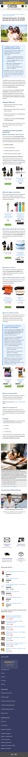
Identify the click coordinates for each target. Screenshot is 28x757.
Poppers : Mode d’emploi (6, 736)
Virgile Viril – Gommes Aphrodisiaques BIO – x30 (20, 299)
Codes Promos (4, 725)
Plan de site (3, 721)
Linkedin (3, 676)
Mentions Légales (5, 697)
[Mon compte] (23, 6)
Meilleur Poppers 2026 (6, 742)
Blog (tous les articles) (6, 748)
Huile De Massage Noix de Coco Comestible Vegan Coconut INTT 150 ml (8, 216)
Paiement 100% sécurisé (6, 693)
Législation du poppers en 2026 (8, 745)
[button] (2, 6)
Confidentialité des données (7, 709)
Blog (7, 14)
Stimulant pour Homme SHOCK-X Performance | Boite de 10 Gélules (8, 299)
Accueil (4, 14)
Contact (3, 673)
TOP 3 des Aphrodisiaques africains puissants (14, 509)
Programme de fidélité (6, 729)
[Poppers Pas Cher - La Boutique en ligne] (12, 6)
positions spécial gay (19, 401)
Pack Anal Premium (8, 178)
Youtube (3, 684)
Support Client (4, 713)
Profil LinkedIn (14, 486)
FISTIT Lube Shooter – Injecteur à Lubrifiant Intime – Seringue (20, 180)
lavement (17, 162)
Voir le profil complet (5, 486)
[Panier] (26, 6)
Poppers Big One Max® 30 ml (20, 380)
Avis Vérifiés (11, 665)
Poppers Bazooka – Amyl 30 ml (8, 380)
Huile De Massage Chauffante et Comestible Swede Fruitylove (20, 215)
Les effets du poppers (5, 733)
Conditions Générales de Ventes (8, 701)
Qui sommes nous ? (5, 669)
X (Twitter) (3, 680)
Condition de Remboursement (8, 705)
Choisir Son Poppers (5, 739)
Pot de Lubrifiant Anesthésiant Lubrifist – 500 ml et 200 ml (20, 254)
